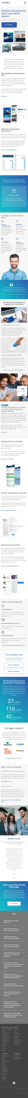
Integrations (16, 1038)
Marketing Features (5, 1041)
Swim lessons (4, 1077)
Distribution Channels (18, 1040)
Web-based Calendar (5, 1032)
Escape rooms (4, 1048)
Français (16, 1088)
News (15, 1031)
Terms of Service (8, 1087)
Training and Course (5, 1074)
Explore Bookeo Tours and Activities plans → (14, 645)
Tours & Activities (17, 1058)
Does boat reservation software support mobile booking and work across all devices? (13, 975)
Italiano (20, 1088)
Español (23, 1088)
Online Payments (5, 1039)
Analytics (3, 1042)
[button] (9, 25)
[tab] (14, 922)
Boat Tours (4, 1067)
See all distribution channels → (14, 758)
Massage (3, 1057)
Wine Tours (4, 1078)
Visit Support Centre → (7, 781)
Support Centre (17, 1044)
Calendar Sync (4, 1035)
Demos (3, 1049)
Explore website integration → (9, 150)
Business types (4, 1055)
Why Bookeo (4, 1045)
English (16, 1087)
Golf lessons (4, 1079)
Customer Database (5, 1038)
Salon (3, 1058)
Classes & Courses (17, 1057)
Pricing (3, 1051)
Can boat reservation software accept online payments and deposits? (12, 993)
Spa (2, 1075)
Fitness (3, 1062)
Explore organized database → (9, 510)
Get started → (5, 96)
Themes (3, 1046)
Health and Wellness (5, 1061)
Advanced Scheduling (6, 1036)
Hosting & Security (17, 1041)
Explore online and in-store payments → (14, 370)
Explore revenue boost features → (10, 566)
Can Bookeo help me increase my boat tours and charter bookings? (12, 954)
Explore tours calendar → (8, 459)
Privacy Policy (3, 1087)
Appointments (16, 1055)
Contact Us (16, 1032)
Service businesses (5, 1069)
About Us (15, 1029)
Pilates (3, 1072)
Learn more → (4, 432)
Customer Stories (17, 1034)
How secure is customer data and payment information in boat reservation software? (13, 1015)
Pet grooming (4, 1060)
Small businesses (5, 1068)
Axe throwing (4, 1071)
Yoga (3, 1064)
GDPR (13, 1087)
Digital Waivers (4, 1043)
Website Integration (5, 1034)
